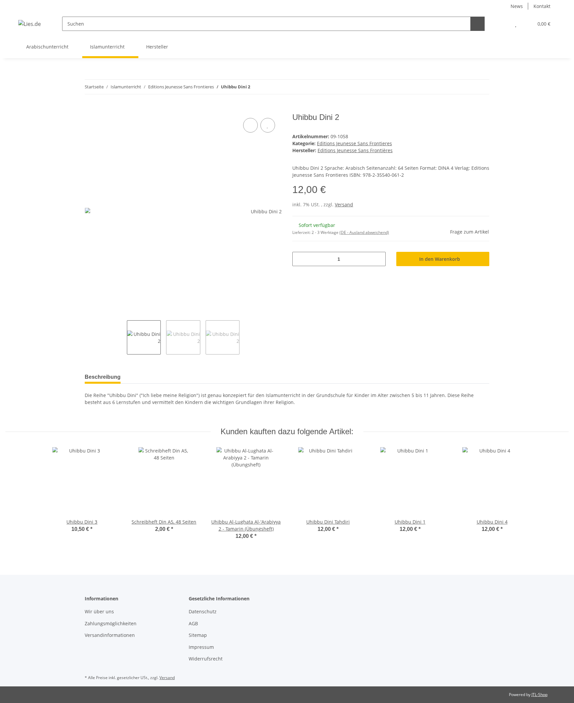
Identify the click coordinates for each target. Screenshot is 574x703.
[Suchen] (477, 24)
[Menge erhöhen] (378, 259)
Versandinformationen (110, 635)
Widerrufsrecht (206, 658)
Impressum (201, 647)
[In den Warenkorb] (90, 109)
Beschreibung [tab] (103, 377)
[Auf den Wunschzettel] (267, 125)
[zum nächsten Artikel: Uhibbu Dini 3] (482, 87)
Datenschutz (203, 611)
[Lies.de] (29, 23)
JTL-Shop (539, 694)
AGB (193, 623)
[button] (502, 23)
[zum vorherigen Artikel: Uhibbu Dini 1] (468, 87)
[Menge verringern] (300, 259)
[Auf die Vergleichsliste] (250, 125)
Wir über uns (99, 611)
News (517, 6)
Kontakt (541, 6)
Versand (344, 204)
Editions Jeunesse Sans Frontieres (354, 143)
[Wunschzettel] (516, 23)
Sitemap (198, 635)
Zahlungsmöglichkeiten (111, 623)
